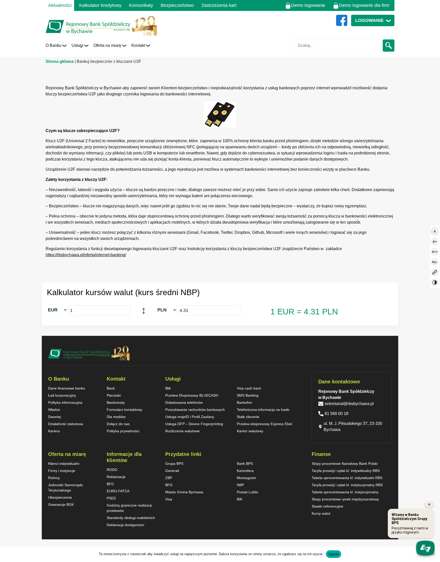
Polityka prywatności (123, 431)
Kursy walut (321, 513)
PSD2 (111, 498)
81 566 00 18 (336, 413)
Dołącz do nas (118, 424)
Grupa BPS (174, 464)
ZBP (168, 478)
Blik (168, 388)
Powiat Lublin (247, 492)
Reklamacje (116, 477)
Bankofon (244, 402)
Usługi (77, 45)
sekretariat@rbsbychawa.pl (349, 403)
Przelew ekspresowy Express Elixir (264, 424)
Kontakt (138, 45)
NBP (240, 485)
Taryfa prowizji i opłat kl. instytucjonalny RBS (347, 485)
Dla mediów (116, 417)
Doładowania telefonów (184, 402)
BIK (239, 499)
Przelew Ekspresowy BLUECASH (191, 395)
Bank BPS (245, 464)
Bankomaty (116, 402)
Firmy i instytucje (61, 471)
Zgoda (333, 554)
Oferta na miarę (107, 45)
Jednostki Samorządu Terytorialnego (65, 487)
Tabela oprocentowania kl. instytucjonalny (345, 492)
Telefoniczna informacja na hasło (263, 410)
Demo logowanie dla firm (364, 5)
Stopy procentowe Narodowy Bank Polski (345, 464)
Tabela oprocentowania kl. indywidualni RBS (347, 478)
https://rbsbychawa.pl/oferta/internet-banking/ (86, 255)
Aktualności (60, 5)
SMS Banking (247, 395)
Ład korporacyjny (62, 395)
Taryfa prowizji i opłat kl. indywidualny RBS (346, 471)
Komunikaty (141, 5)
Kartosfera (245, 471)
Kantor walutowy (250, 431)
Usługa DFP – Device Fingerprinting (194, 424)
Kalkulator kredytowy (100, 5)
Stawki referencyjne (327, 506)
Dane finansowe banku (66, 388)
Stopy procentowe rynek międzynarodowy (345, 499)
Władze (54, 410)
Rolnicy (54, 478)
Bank (111, 388)
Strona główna (60, 61)
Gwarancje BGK (61, 504)
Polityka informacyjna (65, 402)
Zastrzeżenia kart (219, 5)
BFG (110, 484)
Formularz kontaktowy (124, 410)
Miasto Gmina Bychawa (184, 492)
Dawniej (54, 417)
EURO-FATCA (118, 491)
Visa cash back (249, 388)
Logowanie (369, 20)
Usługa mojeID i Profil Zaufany (189, 417)
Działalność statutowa (65, 424)
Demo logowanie (308, 5)
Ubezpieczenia (60, 497)
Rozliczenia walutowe (182, 431)
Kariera (54, 431)
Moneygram (246, 478)
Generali (172, 471)
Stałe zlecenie (248, 417)
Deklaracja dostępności (125, 525)
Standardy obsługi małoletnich (131, 518)
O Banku (53, 45)
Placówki (114, 395)
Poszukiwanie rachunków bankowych (195, 410)
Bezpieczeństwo (177, 5)
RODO (112, 470)
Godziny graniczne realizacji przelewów (129, 508)
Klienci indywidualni (63, 464)
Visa (168, 499)
